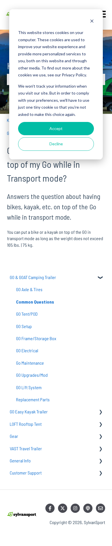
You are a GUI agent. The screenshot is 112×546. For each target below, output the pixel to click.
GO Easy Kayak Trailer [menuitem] (29, 411)
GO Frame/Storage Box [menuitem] (36, 338)
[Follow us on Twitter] (62, 508)
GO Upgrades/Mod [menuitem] (32, 375)
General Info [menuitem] (20, 460)
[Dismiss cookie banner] (92, 21)
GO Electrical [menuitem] (27, 350)
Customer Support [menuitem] (26, 472)
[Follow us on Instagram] (75, 508)
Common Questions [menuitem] (35, 301)
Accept (56, 128)
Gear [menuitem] (14, 436)
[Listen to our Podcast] (87, 508)
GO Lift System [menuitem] (29, 387)
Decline (56, 143)
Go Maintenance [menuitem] (30, 363)
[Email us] (100, 508)
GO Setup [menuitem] (24, 326)
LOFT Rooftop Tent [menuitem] (26, 424)
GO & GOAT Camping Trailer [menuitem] (33, 277)
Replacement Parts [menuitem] (33, 399)
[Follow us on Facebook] (50, 508)
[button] (100, 278)
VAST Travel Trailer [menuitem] (26, 448)
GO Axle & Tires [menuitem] (29, 289)
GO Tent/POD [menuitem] (27, 314)
